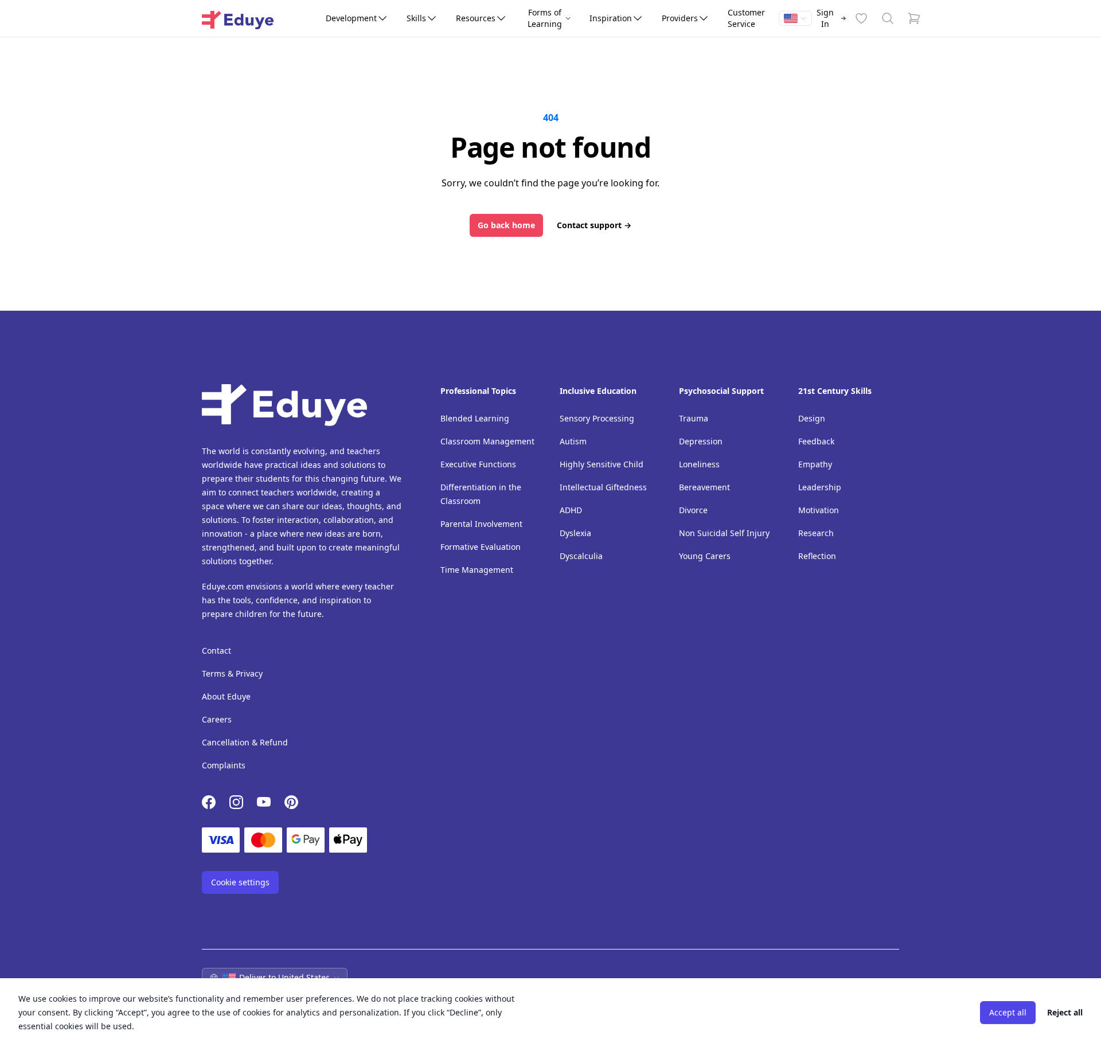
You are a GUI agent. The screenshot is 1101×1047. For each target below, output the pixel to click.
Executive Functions (478, 464)
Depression (701, 441)
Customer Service (746, 18)
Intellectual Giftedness (603, 487)
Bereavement (704, 487)
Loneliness (699, 464)
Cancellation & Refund (245, 742)
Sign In (825, 18)
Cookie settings (240, 882)
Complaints (223, 765)
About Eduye (226, 696)
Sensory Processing (597, 418)
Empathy (815, 464)
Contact (216, 650)
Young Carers (705, 555)
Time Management (476, 569)
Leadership (819, 487)
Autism (573, 441)
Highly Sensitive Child (601, 464)
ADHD (571, 510)
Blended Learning (474, 418)
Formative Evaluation (480, 546)
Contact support (594, 225)
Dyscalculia (581, 555)
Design (811, 418)
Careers (217, 719)
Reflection (817, 555)
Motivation (818, 510)
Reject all (1065, 1012)
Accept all (1007, 1012)
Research (816, 533)
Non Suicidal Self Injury (724, 533)
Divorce (693, 510)
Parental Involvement (481, 523)
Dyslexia (575, 533)
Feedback (816, 441)
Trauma (693, 418)
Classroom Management (487, 441)
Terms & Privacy (232, 673)
